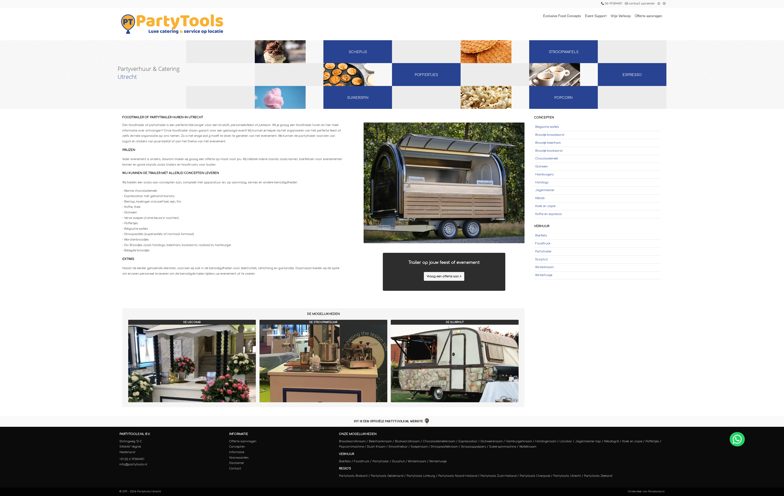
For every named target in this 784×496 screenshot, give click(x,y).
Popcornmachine (351, 446)
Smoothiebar (398, 446)
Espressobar (467, 441)
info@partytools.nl (133, 464)
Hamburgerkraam (519, 441)
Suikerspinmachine (502, 446)
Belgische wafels (547, 126)
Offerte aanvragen (648, 15)
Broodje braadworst (550, 134)
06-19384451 (613, 3)
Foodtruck (543, 243)
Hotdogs (542, 182)
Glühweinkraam (491, 441)
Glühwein (541, 166)
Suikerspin (358, 98)
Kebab (540, 198)
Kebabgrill (611, 441)
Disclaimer (236, 463)
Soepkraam (419, 446)
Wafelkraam (527, 446)
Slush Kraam (376, 446)
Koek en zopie (545, 206)
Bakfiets (541, 235)
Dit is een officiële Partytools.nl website (389, 421)
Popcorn (563, 98)
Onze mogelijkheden (357, 434)
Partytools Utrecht (149, 491)
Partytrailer (543, 251)
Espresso (632, 75)
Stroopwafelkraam (444, 446)
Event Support (596, 15)
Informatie (238, 434)
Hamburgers (544, 174)
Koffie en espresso (548, 214)
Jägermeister (545, 190)
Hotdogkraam (545, 441)
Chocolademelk (546, 158)
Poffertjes (426, 75)
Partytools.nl (656, 491)
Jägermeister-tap (588, 441)
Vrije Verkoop (621, 15)
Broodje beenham (548, 142)
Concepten (237, 446)
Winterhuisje (543, 275)
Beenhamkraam (380, 441)
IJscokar (565, 441)
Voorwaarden (239, 457)
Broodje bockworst (549, 150)
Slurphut (541, 259)
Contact (235, 468)
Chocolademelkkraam (439, 441)
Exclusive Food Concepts (562, 15)
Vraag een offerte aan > (444, 276)
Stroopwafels (563, 52)
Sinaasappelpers (473, 446)
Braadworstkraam (352, 441)
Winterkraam (544, 267)
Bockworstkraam (407, 441)
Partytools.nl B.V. (134, 434)
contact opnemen (641, 3)
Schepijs (358, 52)
